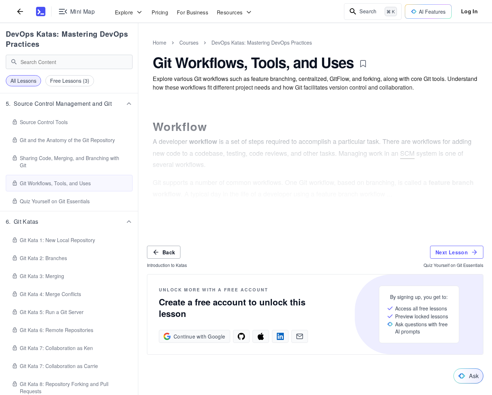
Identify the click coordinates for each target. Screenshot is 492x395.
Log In (469, 11)
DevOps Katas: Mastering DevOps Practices (67, 38)
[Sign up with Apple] (260, 336)
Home (159, 42)
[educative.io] (40, 11)
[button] (69, 104)
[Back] (20, 11)
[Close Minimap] (138, 50)
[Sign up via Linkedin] (280, 336)
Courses (188, 42)
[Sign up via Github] (241, 336)
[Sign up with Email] (299, 336)
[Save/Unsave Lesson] (363, 63)
